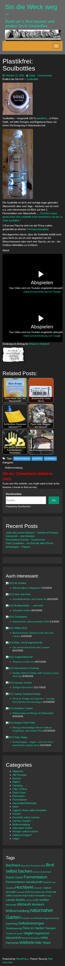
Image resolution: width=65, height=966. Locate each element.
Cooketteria (20, 616)
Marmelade (11, 905)
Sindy (32, 75)
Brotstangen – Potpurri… (19, 546)
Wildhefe (26, 942)
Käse (25, 895)
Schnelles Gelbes (22, 610)
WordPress (22, 958)
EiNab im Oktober (38, 343)
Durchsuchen (14, 494)
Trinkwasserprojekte (37, 229)
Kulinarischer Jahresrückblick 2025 (31, 621)
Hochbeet (24, 887)
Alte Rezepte (19, 774)
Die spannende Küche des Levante (31, 647)
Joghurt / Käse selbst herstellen (29, 810)
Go (54, 500)
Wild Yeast (42, 943)
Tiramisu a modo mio (23, 662)
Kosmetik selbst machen (26, 817)
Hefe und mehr (22, 594)
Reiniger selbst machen (25, 831)
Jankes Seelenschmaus (27, 693)
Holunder (38, 888)
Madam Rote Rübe (24, 722)
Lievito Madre (15, 900)
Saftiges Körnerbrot (23, 687)
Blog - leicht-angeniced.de (28, 642)
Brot (43, 865)
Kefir (27, 891)
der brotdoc (20, 583)
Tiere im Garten (33, 928)
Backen (16, 778)
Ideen (15, 806)
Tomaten (50, 928)
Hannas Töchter (23, 682)
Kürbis (49, 896)
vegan (15, 838)
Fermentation (35, 877)
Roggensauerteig (51, 918)
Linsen (29, 900)
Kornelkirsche (38, 892)
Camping (17, 785)
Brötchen (36, 872)
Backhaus (13, 865)
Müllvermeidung (22, 458)
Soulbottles (50, 458)
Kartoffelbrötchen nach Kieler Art (29, 599)
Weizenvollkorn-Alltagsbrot (26, 588)
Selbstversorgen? (22, 835)
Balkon (16, 781)
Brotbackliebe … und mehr (28, 605)
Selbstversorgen (31, 923)
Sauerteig (11, 923)
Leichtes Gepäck (21, 820)
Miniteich (38, 904)
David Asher (46, 872)
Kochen (16, 813)
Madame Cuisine (23, 708)
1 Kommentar (44, 75)
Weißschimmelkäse (31, 938)
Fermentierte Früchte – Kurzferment (25, 539)
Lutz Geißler (41, 900)
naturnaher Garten (22, 828)
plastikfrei (41, 118)
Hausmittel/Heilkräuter (24, 803)
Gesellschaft (34, 882)
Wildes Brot (20, 628)
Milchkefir (24, 904)
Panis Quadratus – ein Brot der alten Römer (29, 543)
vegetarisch (42, 933)
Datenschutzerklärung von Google (42, 291)
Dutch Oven (19, 792)
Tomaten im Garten (14, 933)
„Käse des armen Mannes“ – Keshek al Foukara (32, 532)
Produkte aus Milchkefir (31, 918)
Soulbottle (32, 79)
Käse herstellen (37, 895)
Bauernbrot (25, 866)
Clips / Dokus (19, 789)
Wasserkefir (14, 937)
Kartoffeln (21, 892)
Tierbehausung (14, 928)
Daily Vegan (20, 737)
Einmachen (18, 796)
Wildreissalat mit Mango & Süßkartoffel (32, 713)
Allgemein (17, 771)
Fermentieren (19, 799)
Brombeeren (36, 866)
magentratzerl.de (23, 656)
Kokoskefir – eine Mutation (20, 536)
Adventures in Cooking (26, 668)
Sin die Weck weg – (31, 10)
